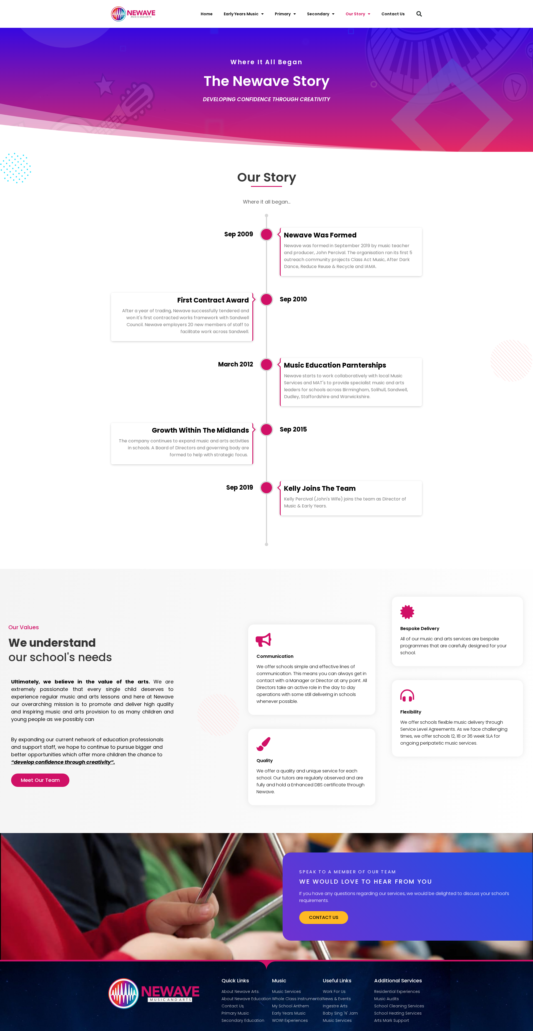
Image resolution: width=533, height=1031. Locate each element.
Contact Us (393, 14)
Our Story (355, 14)
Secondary (318, 14)
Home (207, 14)
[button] (419, 13)
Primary (283, 14)
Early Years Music (241, 14)
